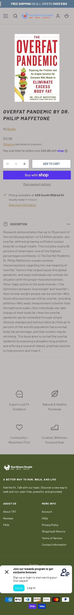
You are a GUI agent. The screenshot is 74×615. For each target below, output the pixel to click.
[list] (37, 68)
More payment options (37, 184)
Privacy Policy (50, 524)
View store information (22, 205)
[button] (15, 16)
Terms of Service (52, 538)
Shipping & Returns (53, 531)
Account (47, 511)
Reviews (8, 518)
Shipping (8, 144)
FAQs (6, 524)
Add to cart (51, 163)
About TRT (9, 511)
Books (11, 129)
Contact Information (54, 544)
